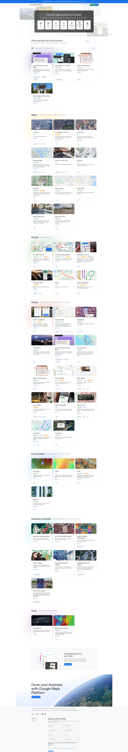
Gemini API (44, 77)
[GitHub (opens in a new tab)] (45, 714)
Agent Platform (37, 77)
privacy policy (67, 748)
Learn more (82, 1)
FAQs (32, 721)
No (53, 745)
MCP (79, 79)
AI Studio (36, 79)
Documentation (59, 79)
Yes (50, 745)
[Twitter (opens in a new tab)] (39, 714)
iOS (40, 144)
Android (36, 144)
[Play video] (110, 34)
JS (44, 144)
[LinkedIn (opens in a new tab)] (37, 714)
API (57, 144)
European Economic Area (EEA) (68, 710)
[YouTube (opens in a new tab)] (42, 714)
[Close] (126, 1)
